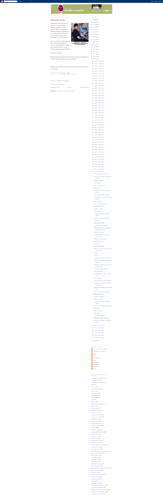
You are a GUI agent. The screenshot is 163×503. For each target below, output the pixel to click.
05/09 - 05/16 (98, 142)
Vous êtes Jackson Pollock (100, 204)
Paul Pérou (96, 364)
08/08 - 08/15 (98, 110)
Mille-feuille (94, 459)
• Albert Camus (95, 380)
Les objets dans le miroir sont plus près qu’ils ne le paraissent (101, 452)
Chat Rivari (97, 244)
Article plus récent (55, 87)
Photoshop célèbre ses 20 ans (101, 174)
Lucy (94, 360)
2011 (94, 56)
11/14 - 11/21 (98, 76)
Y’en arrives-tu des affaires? (98, 492)
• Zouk (93, 399)
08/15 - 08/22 (98, 108)
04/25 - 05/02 (98, 147)
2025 (94, 22)
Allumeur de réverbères (99, 351)
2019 (94, 37)
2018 (94, 39)
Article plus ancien (84, 87)
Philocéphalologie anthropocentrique (100, 468)
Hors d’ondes (94, 434)
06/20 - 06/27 (98, 127)
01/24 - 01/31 (98, 330)
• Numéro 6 (94, 393)
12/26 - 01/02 (98, 61)
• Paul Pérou (94, 395)
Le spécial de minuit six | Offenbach (103, 258)
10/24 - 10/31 (98, 83)
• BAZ (92, 384)
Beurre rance (94, 408)
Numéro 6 (95, 362)
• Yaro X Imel (94, 397)
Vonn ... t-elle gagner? (99, 185)
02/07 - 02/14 (98, 325)
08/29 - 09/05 (98, 103)
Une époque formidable (97, 487)
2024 (94, 24)
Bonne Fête (97, 308)
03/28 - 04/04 (98, 157)
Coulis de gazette (95, 425)
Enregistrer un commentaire (57, 84)
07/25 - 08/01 (98, 115)
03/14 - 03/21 (98, 162)
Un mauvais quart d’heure (97, 485)
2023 (94, 27)
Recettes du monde (99, 299)
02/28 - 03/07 (98, 167)
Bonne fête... (97, 313)
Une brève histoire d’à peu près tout (103, 306)
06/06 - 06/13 (98, 132)
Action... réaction (98, 209)
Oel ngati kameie (98, 241)
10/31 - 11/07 (98, 81)
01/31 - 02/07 (98, 328)
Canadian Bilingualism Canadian (102, 280)
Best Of (93, 406)
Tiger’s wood (97, 188)
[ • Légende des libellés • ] (98, 378)
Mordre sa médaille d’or (100, 239)
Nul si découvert (95, 466)
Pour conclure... (98, 278)
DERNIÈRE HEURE (57, 20)
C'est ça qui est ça (95, 415)
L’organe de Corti (95, 440)
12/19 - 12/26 (98, 63)
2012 (94, 54)
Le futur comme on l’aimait (98, 445)
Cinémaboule (94, 419)
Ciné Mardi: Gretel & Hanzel (101, 269)
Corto (94, 355)
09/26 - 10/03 (98, 93)
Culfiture (93, 427)
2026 (94, 19)
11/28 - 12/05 (98, 71)
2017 (94, 42)
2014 (94, 49)
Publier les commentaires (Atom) (66, 91)
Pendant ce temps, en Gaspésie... (102, 218)
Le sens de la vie (95, 447)
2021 (94, 32)
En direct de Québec (99, 296)
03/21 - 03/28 (98, 159)
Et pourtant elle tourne (97, 432)
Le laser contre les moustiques (101, 291)
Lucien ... (96, 255)
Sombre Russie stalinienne (100, 225)
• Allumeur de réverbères (97, 382)
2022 (94, 29)
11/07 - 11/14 (98, 78)
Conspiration (94, 423)
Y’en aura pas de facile (97, 494)
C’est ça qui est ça (72, 74)
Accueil (70, 87)
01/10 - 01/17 (98, 335)
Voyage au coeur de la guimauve (99, 489)
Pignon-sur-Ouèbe (95, 470)
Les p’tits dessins (95, 455)
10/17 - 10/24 (98, 86)
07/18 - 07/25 (98, 117)
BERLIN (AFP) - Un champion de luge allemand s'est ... (102, 229)
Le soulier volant (95, 449)
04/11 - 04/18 (98, 152)
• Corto (93, 387)
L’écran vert (97, 220)
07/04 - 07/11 (98, 122)
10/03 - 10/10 (98, 90)
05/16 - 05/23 (98, 140)
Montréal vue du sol (99, 232)
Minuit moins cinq (96, 464)
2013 (94, 51)
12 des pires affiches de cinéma (102, 194)
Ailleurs (93, 402)
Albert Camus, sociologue (100, 349)
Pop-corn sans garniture (97, 474)
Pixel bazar (94, 472)
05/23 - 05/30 (98, 137)
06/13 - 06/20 (98, 130)
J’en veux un (94, 436)
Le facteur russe (95, 442)
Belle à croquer (98, 310)
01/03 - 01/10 (98, 337)
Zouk (94, 369)
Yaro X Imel (96, 366)
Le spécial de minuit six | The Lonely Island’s (101, 235)
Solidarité (93, 481)
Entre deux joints (95, 430)
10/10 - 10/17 (98, 88)
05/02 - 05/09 (98, 144)
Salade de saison (95, 479)
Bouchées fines (95, 410)
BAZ (94, 353)
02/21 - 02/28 (98, 169)
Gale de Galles (97, 211)
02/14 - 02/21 (98, 171)
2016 (94, 44)
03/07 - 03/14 (98, 164)
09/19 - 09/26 (98, 95)
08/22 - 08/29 (98, 105)
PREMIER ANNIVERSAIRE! (101, 318)
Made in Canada (98, 180)
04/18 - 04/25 (98, 149)
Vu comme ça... (98, 183)
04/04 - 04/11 (98, 154)
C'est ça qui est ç (95, 412)
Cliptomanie (94, 421)
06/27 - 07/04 (98, 125)
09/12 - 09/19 (98, 98)
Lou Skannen (96, 358)
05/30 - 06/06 (98, 135)
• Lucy (93, 391)
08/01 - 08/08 (98, 113)
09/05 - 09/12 (98, 100)
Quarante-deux (95, 477)
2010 (94, 59)
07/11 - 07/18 (98, 120)
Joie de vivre (94, 438)
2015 (94, 47)
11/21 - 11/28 (98, 73)
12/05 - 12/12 (98, 68)
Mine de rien (94, 461)
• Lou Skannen (61, 74)
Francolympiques (98, 271)
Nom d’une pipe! (98, 201)
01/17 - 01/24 (98, 333)
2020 (94, 34)
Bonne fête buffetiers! (99, 315)
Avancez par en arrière (96, 404)
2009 (94, 341)
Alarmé (96, 253)
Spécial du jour (95, 483)
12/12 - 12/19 (98, 66)
